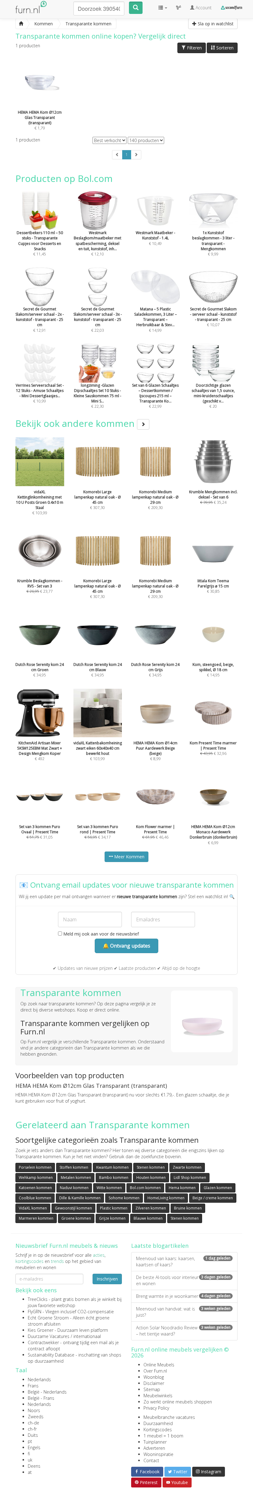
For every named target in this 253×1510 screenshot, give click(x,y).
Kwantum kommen (112, 1167)
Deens (34, 1466)
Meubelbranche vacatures (169, 1417)
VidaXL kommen (33, 1208)
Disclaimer (153, 1383)
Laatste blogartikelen (160, 1245)
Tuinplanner (155, 1442)
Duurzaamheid (158, 1423)
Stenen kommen (151, 1167)
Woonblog (153, 1377)
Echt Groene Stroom (48, 1318)
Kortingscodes (157, 1429)
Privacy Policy (156, 1408)
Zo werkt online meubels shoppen (177, 1402)
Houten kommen (151, 1177)
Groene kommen (76, 1218)
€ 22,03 (97, 319)
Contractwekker (43, 1342)
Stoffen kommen (74, 1167)
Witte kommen (109, 1187)
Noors (34, 1410)
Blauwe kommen (148, 1218)
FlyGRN (34, 1311)
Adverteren (154, 1448)
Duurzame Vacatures (48, 1336)
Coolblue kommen (35, 1198)
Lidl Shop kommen (190, 1177)
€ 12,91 (39, 319)
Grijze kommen (112, 1218)
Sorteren (224, 48)
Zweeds (36, 1417)
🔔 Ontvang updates (126, 945)
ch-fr (32, 1429)
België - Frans (41, 1398)
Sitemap (151, 1389)
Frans (33, 1386)
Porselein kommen (35, 1167)
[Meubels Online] (21, 24)
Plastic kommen (113, 1208)
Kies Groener (40, 1330)
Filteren (194, 48)
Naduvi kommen (74, 1187)
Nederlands (39, 1379)
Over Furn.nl (155, 1371)
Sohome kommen (124, 1198)
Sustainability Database (51, 1355)
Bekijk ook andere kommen (76, 423)
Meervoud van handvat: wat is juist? (183, 1312)
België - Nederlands (47, 1392)
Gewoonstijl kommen (73, 1208)
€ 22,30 (97, 396)
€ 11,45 (40, 243)
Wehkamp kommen (36, 1177)
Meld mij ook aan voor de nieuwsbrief (100, 934)
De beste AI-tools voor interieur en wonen (183, 1280)
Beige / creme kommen (213, 1198)
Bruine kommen (188, 1208)
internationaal (87, 1336)
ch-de (33, 1423)
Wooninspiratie (158, 1454)
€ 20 (213, 396)
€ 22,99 (155, 396)
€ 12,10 (97, 243)
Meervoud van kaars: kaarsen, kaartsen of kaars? (183, 1262)
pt (30, 1441)
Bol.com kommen (145, 1187)
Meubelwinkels (157, 1396)
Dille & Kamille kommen (80, 1198)
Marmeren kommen (36, 1218)
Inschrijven (107, 1279)
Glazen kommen (218, 1187)
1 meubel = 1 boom (163, 1436)
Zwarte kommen (187, 1167)
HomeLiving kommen (166, 1198)
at (30, 1472)
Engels (34, 1447)
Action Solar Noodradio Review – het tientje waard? (183, 1331)
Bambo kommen (113, 1177)
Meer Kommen (128, 857)
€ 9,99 (213, 243)
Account (203, 8)
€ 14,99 (155, 319)
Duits (33, 1435)
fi (29, 1454)
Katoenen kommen (35, 1187)
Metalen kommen (76, 1177)
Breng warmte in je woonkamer (183, 1296)
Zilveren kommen (150, 1208)
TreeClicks (38, 1299)
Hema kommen (182, 1187)
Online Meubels (158, 1365)
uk (30, 1460)
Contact (151, 1460)
